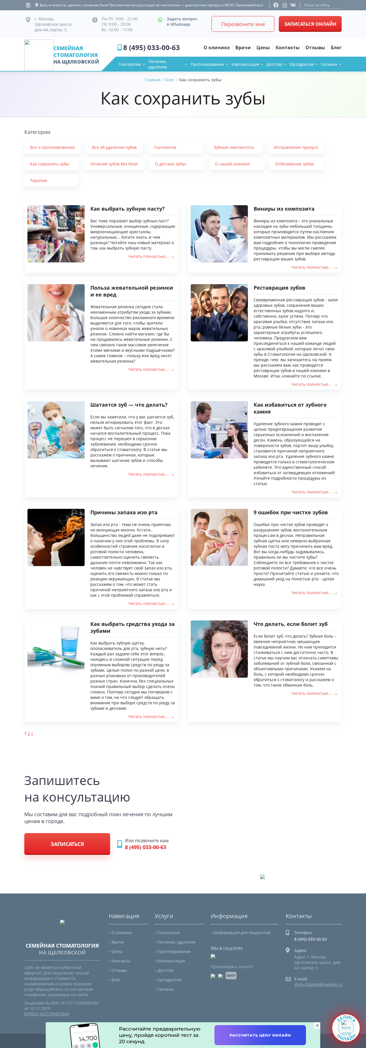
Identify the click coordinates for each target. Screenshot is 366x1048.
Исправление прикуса (296, 147)
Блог (116, 979)
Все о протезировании (52, 147)
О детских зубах (170, 164)
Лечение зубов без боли (114, 164)
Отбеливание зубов (294, 164)
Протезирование (207, 64)
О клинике (122, 932)
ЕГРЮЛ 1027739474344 (46, 1014)
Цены (117, 951)
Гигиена (329, 64)
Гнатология (130, 64)
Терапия (38, 180)
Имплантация (245, 64)
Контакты (121, 961)
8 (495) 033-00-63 (151, 47)
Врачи (118, 942)
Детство (274, 64)
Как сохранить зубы (49, 164)
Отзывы (119, 970)
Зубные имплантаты (234, 147)
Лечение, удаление (157, 64)
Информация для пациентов (242, 932)
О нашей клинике (232, 164)
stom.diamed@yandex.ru (318, 984)
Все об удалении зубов (114, 147)
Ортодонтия (302, 64)
